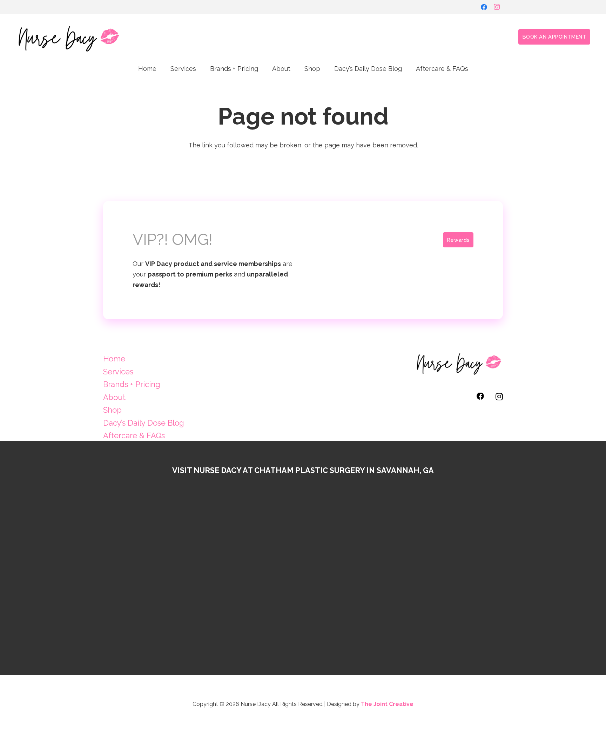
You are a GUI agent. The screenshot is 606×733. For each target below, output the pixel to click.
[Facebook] (484, 7)
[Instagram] (496, 7)
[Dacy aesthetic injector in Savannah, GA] (68, 37)
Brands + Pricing (131, 384)
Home (114, 358)
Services (118, 371)
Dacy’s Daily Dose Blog (143, 422)
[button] (201, 68)
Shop (112, 409)
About (114, 397)
